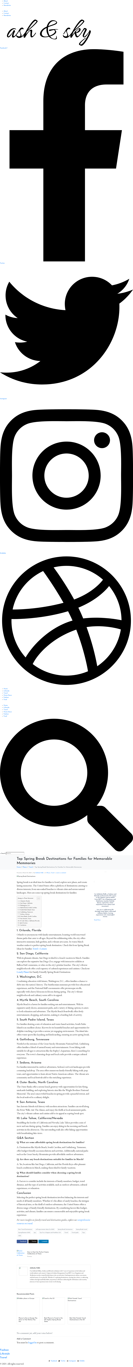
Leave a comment (61, 872)
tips (35, 1232)
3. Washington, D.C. (24, 905)
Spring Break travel (81, 1229)
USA (19, 1235)
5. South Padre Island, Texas (27, 910)
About (6, 1)
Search (3, 853)
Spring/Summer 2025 (24, 1232)
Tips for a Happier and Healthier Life (50, 1232)
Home (6, 689)
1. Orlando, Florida (24, 901)
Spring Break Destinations (65, 1229)
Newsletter (7, 5)
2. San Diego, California (25, 903)
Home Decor (8, 695)
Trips (83, 1232)
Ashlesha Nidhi (35, 1268)
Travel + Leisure (39, 948)
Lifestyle (6, 691)
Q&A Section (23, 923)
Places (48, 872)
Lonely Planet (23, 971)
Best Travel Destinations (25, 1229)
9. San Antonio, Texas (25, 918)
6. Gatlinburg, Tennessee (26, 912)
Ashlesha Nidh (39, 872)
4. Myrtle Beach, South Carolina (28, 908)
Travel (6, 693)
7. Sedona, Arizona (24, 914)
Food (5, 699)
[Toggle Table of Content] (37, 898)
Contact (6, 3)
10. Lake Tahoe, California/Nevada (30, 921)
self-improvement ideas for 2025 (45, 1229)
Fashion (6, 697)
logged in (32, 1342)
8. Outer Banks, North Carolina (28, 916)
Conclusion (23, 925)
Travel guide (75, 1232)
